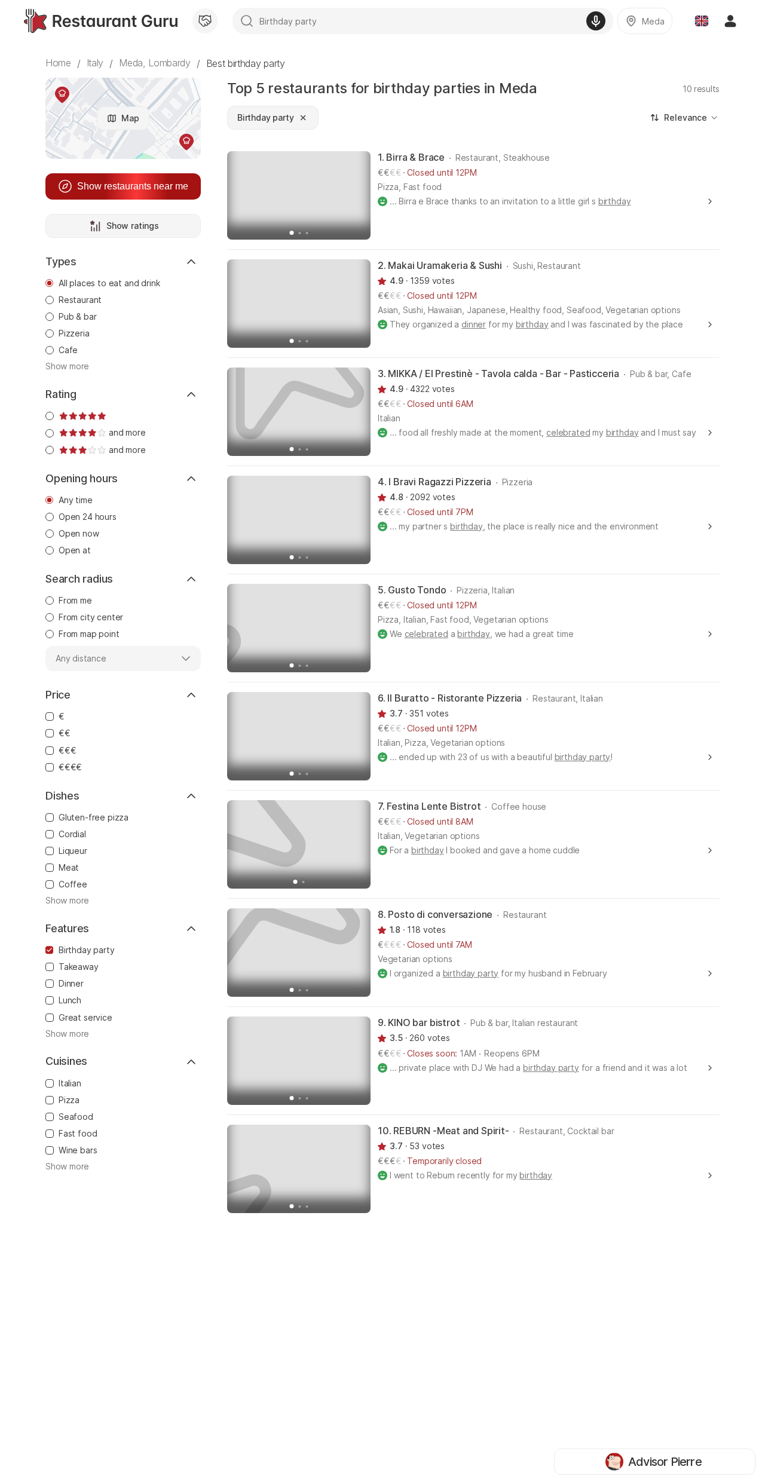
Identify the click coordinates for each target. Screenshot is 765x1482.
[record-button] (595, 20)
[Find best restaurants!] (101, 21)
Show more (67, 366)
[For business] (205, 21)
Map (130, 118)
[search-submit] (247, 21)
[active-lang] (701, 21)
